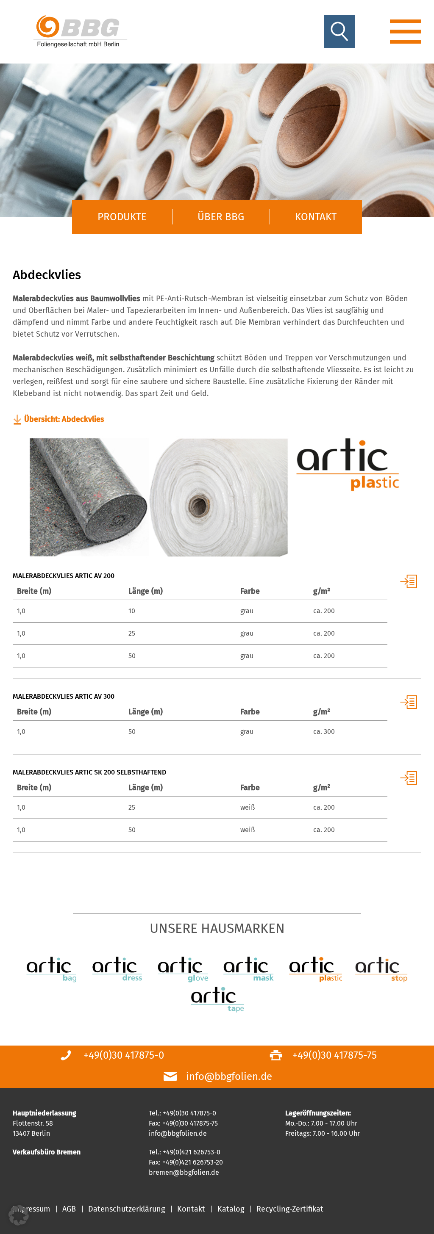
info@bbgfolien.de (229, 1076)
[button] (18, 1215)
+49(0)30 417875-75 (334, 1055)
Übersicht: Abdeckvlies (64, 419)
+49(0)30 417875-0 (123, 1055)
